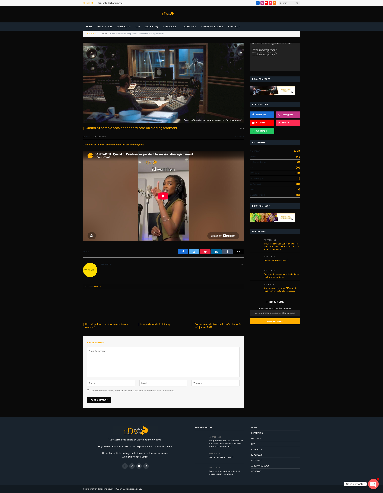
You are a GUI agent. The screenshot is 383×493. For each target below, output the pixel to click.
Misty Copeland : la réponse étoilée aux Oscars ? (106, 326)
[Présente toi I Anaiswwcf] (255, 260)
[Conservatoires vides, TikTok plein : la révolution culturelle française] (255, 288)
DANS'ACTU (239, 137)
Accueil (103, 33)
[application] (275, 57)
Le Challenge (256, 178)
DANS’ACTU (123, 26)
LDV (138, 26)
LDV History (151, 26)
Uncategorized (257, 194)
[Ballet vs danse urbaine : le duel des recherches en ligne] (255, 274)
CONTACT (234, 26)
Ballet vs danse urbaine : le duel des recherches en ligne (281, 275)
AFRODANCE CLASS (212, 26)
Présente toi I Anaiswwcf (110, 3)
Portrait (253, 189)
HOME (89, 26)
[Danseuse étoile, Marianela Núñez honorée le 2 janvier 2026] (218, 306)
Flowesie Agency (134, 488)
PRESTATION (104, 26)
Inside (253, 156)
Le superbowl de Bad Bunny (155, 324)
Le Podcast (255, 184)
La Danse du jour (258, 162)
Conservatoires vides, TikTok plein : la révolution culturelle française (281, 289)
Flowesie (89, 137)
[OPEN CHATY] (373, 484)
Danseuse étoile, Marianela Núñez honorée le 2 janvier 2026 (218, 326)
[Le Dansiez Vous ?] (167, 14)
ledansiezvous (107, 488)
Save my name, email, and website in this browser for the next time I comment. (132, 390)
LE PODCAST (170, 26)
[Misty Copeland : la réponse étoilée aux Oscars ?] (108, 306)
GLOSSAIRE (189, 26)
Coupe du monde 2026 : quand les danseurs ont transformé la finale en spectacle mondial (281, 247)
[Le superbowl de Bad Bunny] (163, 306)
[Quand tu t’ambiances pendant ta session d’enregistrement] (163, 83)
